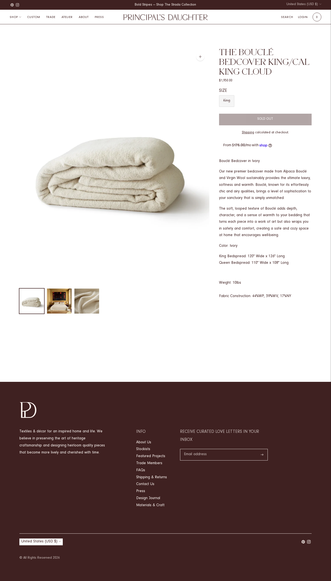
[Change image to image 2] (59, 301)
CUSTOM (33, 17)
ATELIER (67, 17)
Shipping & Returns (151, 477)
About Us (143, 442)
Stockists (143, 449)
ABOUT (84, 17)
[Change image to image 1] (31, 301)
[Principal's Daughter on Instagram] (17, 5)
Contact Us (145, 484)
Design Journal (148, 498)
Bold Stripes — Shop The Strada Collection (165, 5)
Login (303, 17)
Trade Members (149, 463)
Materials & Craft (150, 505)
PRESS (99, 17)
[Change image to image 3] (86, 301)
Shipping (248, 133)
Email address (195, 449)
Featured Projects (150, 456)
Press (140, 491)
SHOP (14, 17)
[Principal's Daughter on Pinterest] (12, 5)
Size (223, 91)
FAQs (140, 470)
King (226, 101)
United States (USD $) (302, 4)
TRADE (50, 17)
